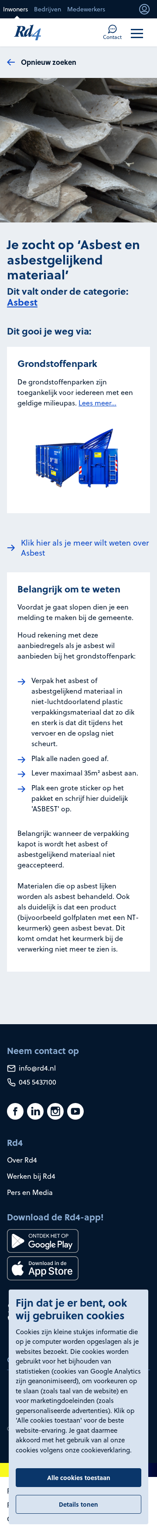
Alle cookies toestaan (78, 1477)
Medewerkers (86, 9)
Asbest (22, 302)
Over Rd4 (22, 1160)
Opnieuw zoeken (48, 62)
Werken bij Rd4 (31, 1176)
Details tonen (78, 1504)
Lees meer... (97, 403)
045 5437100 (36, 1082)
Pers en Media (30, 1192)
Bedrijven (47, 9)
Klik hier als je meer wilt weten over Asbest (85, 548)
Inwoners (15, 9)
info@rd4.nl (36, 1068)
